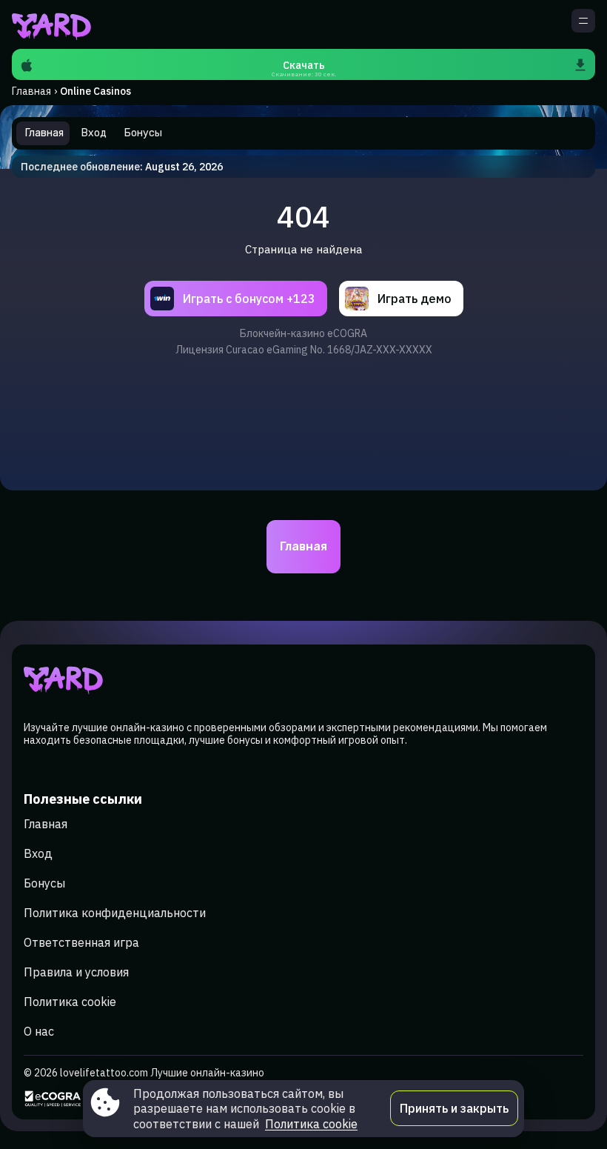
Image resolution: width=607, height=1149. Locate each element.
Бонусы (44, 883)
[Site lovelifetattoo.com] (63, 24)
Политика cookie (70, 1001)
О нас (39, 1031)
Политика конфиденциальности (115, 912)
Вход (38, 853)
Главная (31, 91)
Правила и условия (76, 972)
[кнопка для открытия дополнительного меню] (583, 21)
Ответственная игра (81, 942)
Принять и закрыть (454, 1108)
